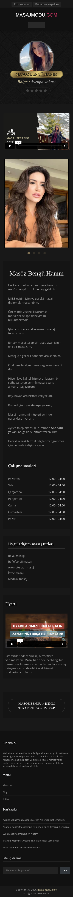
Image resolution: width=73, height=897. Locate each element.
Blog (5, 792)
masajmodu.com (47, 889)
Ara (65, 870)
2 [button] (34, 253)
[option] (36, 204)
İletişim (6, 799)
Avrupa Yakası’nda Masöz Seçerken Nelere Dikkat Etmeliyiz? (34, 819)
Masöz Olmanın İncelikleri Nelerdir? (21, 847)
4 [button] (44, 253)
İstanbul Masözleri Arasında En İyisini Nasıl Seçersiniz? (31, 840)
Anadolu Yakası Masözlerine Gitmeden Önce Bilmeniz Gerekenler (36, 826)
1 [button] (28, 253)
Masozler (7, 785)
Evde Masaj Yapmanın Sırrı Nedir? (20, 833)
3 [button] (39, 253)
